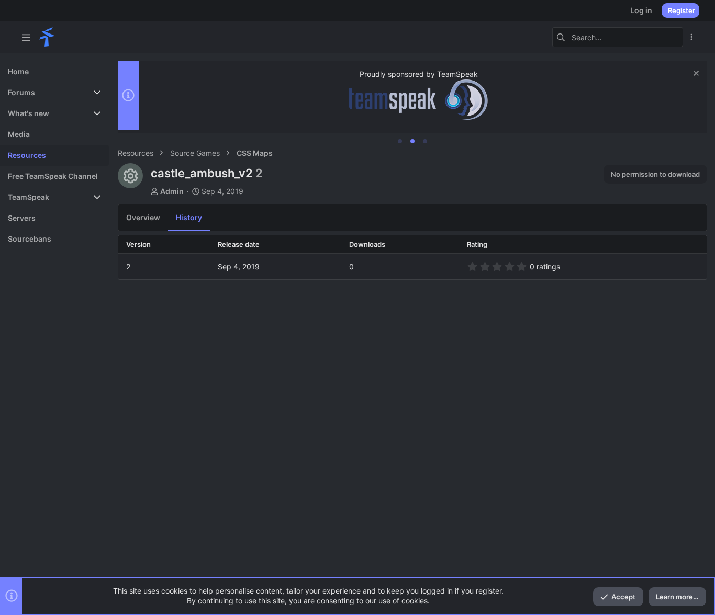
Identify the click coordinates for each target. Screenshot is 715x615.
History (189, 217)
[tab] (400, 141)
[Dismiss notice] (694, 74)
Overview (143, 217)
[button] (26, 37)
